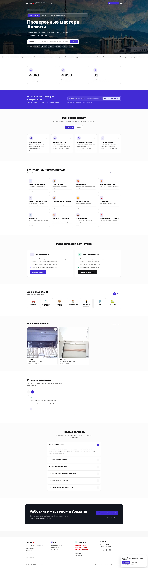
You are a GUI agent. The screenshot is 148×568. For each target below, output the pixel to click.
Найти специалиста (56, 545)
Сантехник (36, 46)
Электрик (44, 46)
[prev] (28, 391)
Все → (119, 294)
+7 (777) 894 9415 (105, 544)
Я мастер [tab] (44, 15)
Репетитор (51, 46)
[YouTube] (110, 550)
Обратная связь (30, 557)
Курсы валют (29, 552)
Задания (52, 3)
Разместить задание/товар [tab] (58, 15)
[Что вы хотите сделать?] (101, 3)
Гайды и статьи (30, 548)
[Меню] (121, 3)
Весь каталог (114, 173)
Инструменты (29, 550)
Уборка (65, 46)
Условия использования (116, 564)
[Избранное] (55, 329)
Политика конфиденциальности (102, 564)
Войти (105, 3)
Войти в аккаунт (79, 555)
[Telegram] (106, 550)
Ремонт (71, 46)
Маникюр (58, 46)
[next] (114, 293)
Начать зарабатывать (106, 513)
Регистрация (79, 553)
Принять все (126, 562)
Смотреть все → (116, 324)
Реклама (28, 555)
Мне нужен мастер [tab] (34, 15)
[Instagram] (100, 550)
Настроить (134, 562)
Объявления (61, 3)
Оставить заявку (37, 272)
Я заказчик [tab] (70, 127)
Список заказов (55, 547)
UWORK (30, 542)
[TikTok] (103, 550)
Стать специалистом (87, 272)
